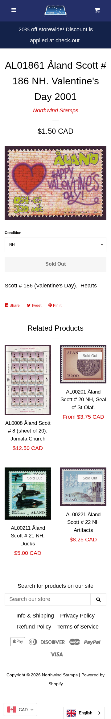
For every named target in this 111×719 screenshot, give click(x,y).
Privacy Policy (77, 616)
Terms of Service (78, 627)
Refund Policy (34, 627)
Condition (13, 233)
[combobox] (84, 713)
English (85, 713)
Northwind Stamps (55, 110)
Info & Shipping (35, 616)
